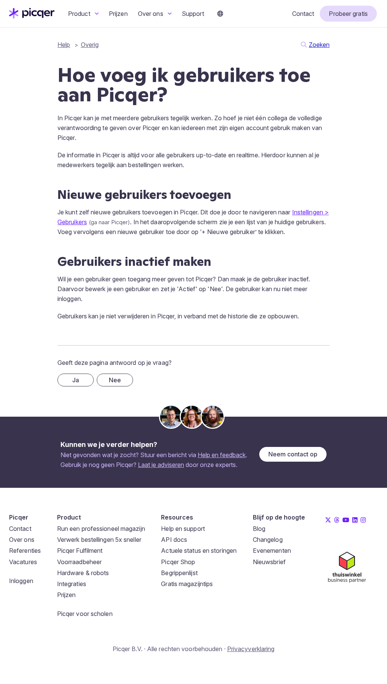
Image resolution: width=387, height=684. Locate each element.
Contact (303, 13)
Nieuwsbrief (269, 562)
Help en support (183, 528)
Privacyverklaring (251, 649)
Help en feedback (222, 455)
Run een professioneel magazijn (101, 528)
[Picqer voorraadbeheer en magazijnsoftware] (31, 16)
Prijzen (118, 13)
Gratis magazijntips (187, 584)
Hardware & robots (83, 573)
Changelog (268, 539)
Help (63, 44)
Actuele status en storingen (199, 550)
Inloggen (21, 581)
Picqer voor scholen (85, 613)
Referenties (25, 550)
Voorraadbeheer (79, 562)
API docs (174, 539)
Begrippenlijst (179, 573)
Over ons (151, 13)
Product (80, 13)
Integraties (71, 584)
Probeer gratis (348, 13)
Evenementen (272, 550)
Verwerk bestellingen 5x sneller (99, 539)
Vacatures (23, 562)
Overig (90, 44)
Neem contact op (292, 454)
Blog (259, 528)
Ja (75, 380)
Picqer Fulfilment (80, 550)
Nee (115, 380)
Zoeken (319, 44)
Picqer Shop (178, 562)
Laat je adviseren (161, 464)
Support (193, 13)
